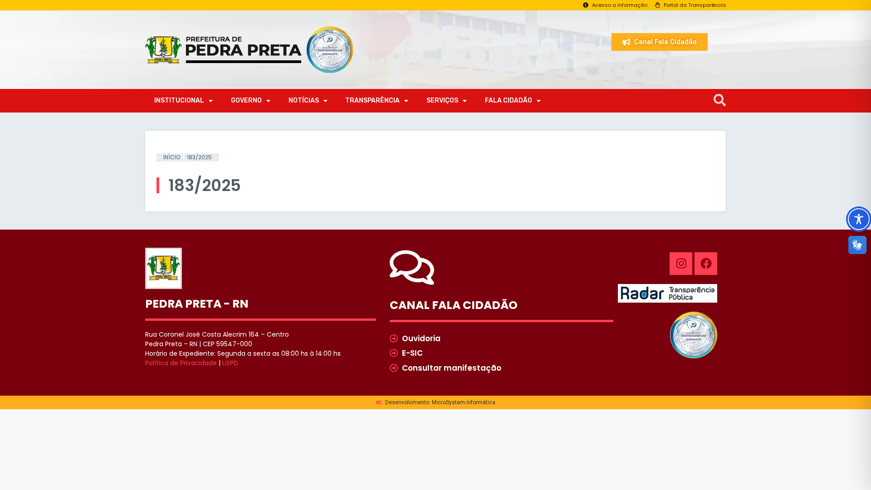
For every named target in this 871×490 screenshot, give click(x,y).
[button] (720, 100)
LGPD (230, 363)
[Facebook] (706, 263)
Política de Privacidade (181, 363)
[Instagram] (681, 263)
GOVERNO (246, 100)
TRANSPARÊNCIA (372, 100)
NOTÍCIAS (304, 100)
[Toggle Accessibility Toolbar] (859, 219)
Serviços (442, 100)
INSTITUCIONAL (179, 100)
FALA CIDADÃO (508, 100)
